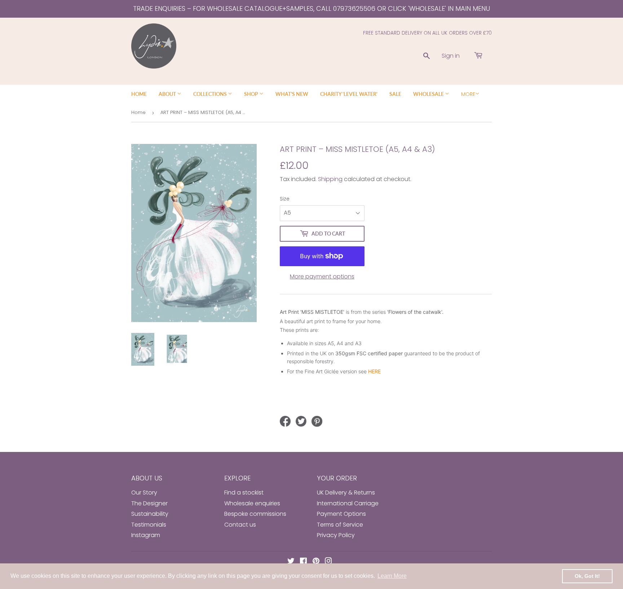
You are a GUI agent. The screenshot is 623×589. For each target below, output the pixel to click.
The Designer (149, 503)
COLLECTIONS (210, 94)
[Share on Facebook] (285, 421)
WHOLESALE (429, 94)
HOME (139, 94)
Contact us (240, 524)
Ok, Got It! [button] (587, 576)
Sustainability (149, 514)
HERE (374, 371)
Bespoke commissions (255, 514)
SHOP (251, 94)
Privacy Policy (336, 535)
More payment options (322, 276)
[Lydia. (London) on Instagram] (328, 562)
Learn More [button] (392, 576)
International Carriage (348, 503)
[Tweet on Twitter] (301, 421)
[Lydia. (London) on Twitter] (291, 562)
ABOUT (168, 94)
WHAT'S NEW (291, 94)
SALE (395, 94)
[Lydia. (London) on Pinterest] (316, 562)
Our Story (144, 492)
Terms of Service (340, 524)
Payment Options (341, 514)
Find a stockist (244, 492)
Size (285, 198)
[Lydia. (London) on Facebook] (303, 562)
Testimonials (148, 524)
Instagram (145, 535)
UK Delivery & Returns (346, 492)
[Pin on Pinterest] (317, 421)
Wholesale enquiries (252, 503)
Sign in (451, 56)
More (468, 94)
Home (138, 112)
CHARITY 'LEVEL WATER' (348, 94)
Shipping (330, 179)
